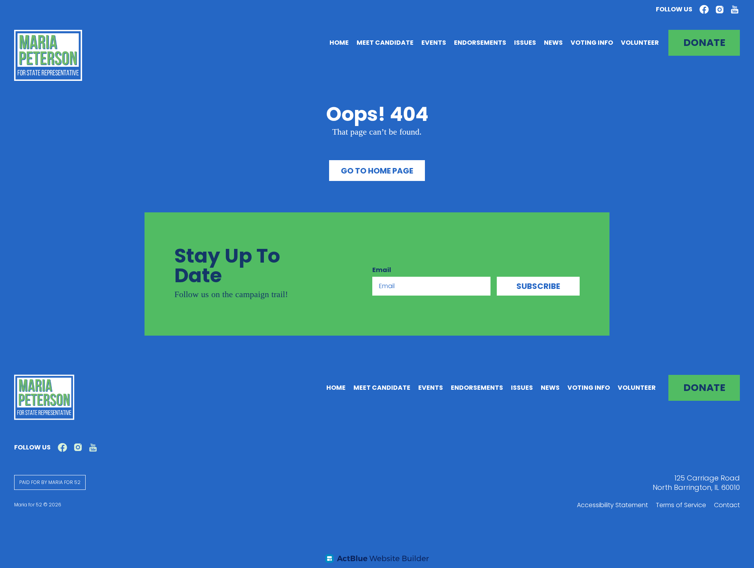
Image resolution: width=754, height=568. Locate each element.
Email (381, 269)
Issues (525, 42)
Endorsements (480, 42)
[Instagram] (719, 9)
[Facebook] (704, 9)
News (553, 42)
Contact (727, 505)
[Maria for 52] (48, 55)
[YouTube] (735, 9)
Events (433, 42)
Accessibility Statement (612, 505)
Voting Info (592, 42)
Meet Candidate (385, 42)
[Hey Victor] (377, 558)
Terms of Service (681, 505)
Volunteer (640, 42)
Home (339, 42)
